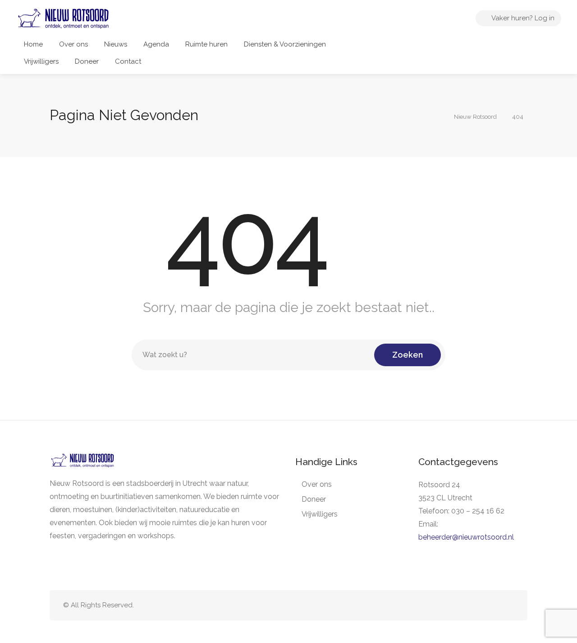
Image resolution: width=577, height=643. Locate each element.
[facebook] (493, 605)
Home (33, 44)
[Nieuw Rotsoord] (63, 21)
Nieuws (115, 44)
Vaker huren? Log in (522, 18)
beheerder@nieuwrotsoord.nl (466, 537)
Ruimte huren (206, 44)
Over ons (73, 44)
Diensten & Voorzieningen (285, 44)
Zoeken (407, 354)
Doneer (87, 61)
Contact (128, 61)
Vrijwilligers (41, 61)
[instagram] (508, 605)
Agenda (156, 44)
